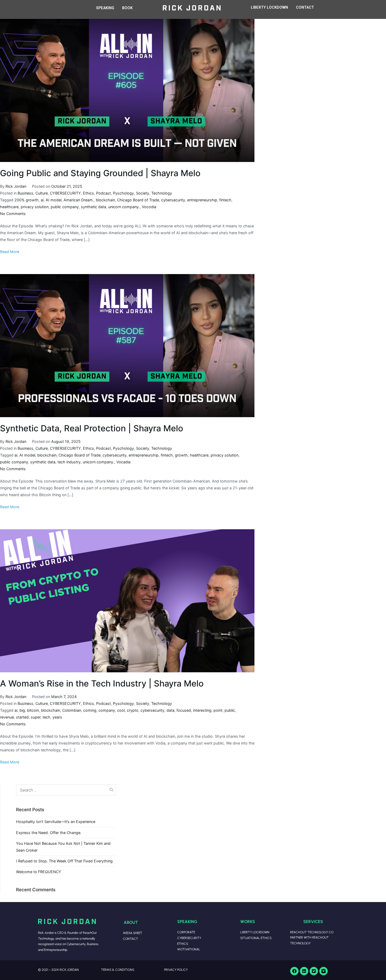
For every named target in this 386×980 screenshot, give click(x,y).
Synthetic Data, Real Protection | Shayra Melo (91, 428)
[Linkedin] (304, 971)
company (106, 710)
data (170, 710)
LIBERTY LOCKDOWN (269, 7)
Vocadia (123, 462)
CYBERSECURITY (65, 193)
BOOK (127, 8)
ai (42, 200)
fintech (225, 200)
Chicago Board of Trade (138, 200)
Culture (41, 193)
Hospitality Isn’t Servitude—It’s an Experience (55, 821)
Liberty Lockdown (254, 932)
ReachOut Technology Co (311, 932)
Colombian (71, 710)
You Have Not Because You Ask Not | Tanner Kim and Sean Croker (63, 846)
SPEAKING (105, 8)
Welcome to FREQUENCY (38, 871)
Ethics (88, 193)
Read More (9, 251)
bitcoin (33, 710)
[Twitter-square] (314, 971)
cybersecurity (173, 200)
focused (183, 710)
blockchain (105, 200)
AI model (53, 200)
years (57, 717)
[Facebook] (294, 971)
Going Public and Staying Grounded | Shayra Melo (100, 173)
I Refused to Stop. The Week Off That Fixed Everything (64, 861)
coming (89, 710)
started (22, 717)
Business (25, 193)
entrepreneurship (202, 200)
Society (142, 193)
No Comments (13, 213)
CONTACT (305, 7)
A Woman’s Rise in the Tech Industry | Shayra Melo (102, 683)
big (22, 710)
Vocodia (149, 207)
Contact (130, 939)
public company (65, 207)
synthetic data (93, 207)
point (217, 710)
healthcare (9, 207)
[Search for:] (66, 789)
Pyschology (123, 193)
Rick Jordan (16, 186)
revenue (7, 717)
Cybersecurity (189, 938)
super (35, 717)
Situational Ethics (256, 938)
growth (181, 455)
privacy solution (35, 207)
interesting (202, 710)
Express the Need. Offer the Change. (48, 832)
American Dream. (79, 200)
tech (46, 717)
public (230, 710)
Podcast (103, 193)
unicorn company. (124, 207)
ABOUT (131, 922)
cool (121, 710)
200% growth (26, 200)
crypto (132, 710)
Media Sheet (132, 933)
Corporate (186, 932)
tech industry (69, 462)
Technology (161, 193)
